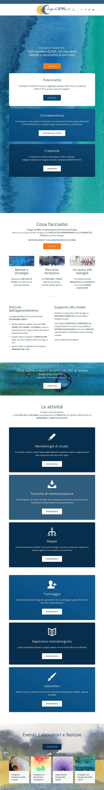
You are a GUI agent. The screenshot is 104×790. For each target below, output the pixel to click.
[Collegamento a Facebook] (82, 10)
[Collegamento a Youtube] (93, 10)
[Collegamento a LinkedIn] (89, 10)
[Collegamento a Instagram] (86, 10)
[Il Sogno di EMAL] (52, 9)
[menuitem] (67, 9)
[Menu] (73, 9)
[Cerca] (67, 9)
